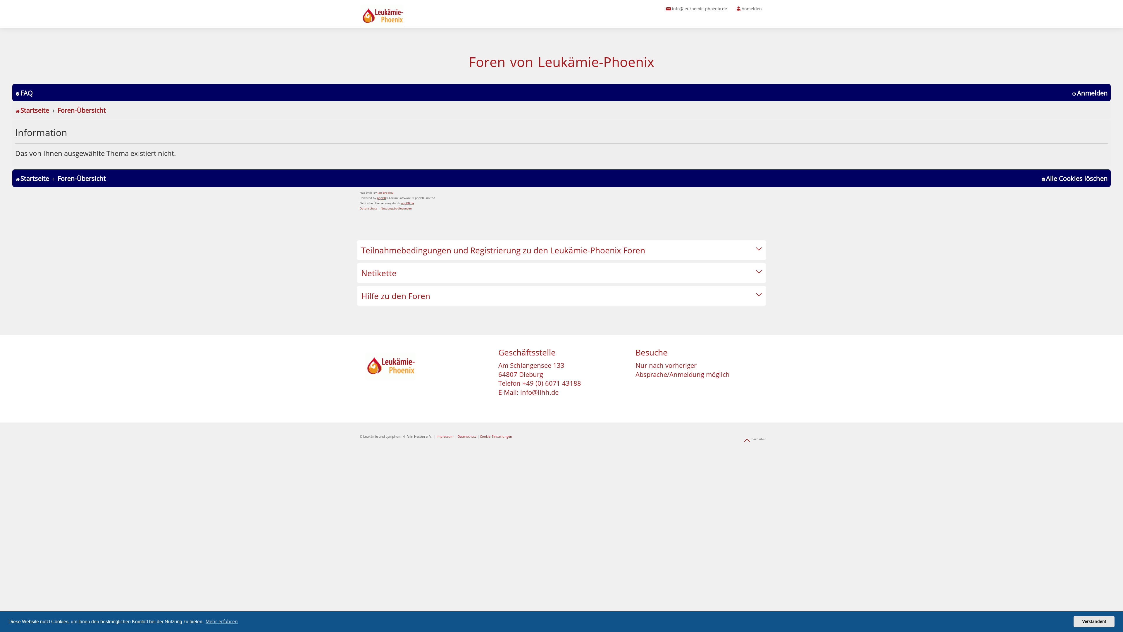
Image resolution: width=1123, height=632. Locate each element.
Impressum (445, 436)
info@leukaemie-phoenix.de (699, 8)
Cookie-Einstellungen (496, 436)
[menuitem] (24, 93)
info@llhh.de (539, 392)
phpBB (381, 198)
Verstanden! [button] (1094, 621)
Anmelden (752, 8)
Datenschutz (467, 436)
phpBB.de (407, 203)
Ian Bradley (385, 192)
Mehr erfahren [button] (222, 621)
